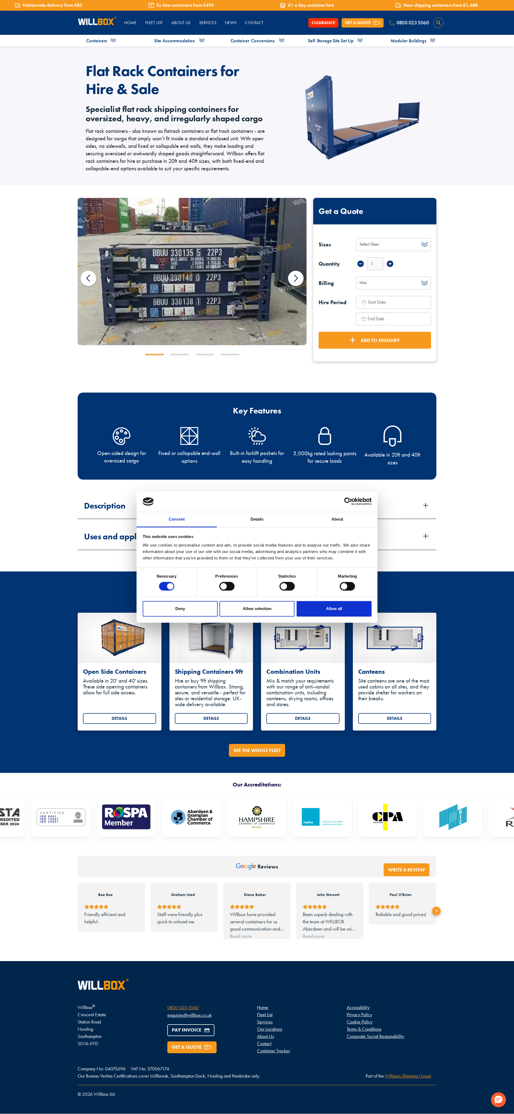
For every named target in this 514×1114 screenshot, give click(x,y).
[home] (97, 23)
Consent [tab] (177, 519)
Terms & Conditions (364, 1038)
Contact (264, 1053)
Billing (326, 283)
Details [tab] (257, 519)
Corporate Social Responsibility (375, 1046)
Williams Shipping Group (408, 1085)
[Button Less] (360, 264)
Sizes (325, 244)
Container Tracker (273, 1060)
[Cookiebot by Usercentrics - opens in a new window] (348, 502)
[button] (88, 278)
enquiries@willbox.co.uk (189, 1024)
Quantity (329, 263)
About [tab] (337, 519)
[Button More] (390, 264)
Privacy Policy (359, 1024)
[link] (119, 672)
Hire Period (332, 302)
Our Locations (269, 1038)
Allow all (334, 608)
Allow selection (257, 608)
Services (207, 22)
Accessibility (358, 1017)
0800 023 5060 (183, 1017)
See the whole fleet (257, 750)
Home (262, 1017)
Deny (180, 608)
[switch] (227, 586)
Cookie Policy (359, 1031)
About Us (265, 1046)
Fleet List (265, 1024)
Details (119, 718)
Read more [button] (241, 944)
